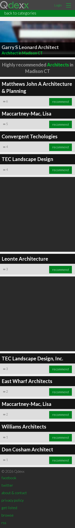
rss (3, 522)
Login (58, 5)
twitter (7, 485)
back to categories (20, 12)
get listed (9, 507)
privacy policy (12, 500)
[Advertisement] (37, 214)
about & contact (14, 492)
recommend (60, 101)
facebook (8, 477)
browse (7, 515)
